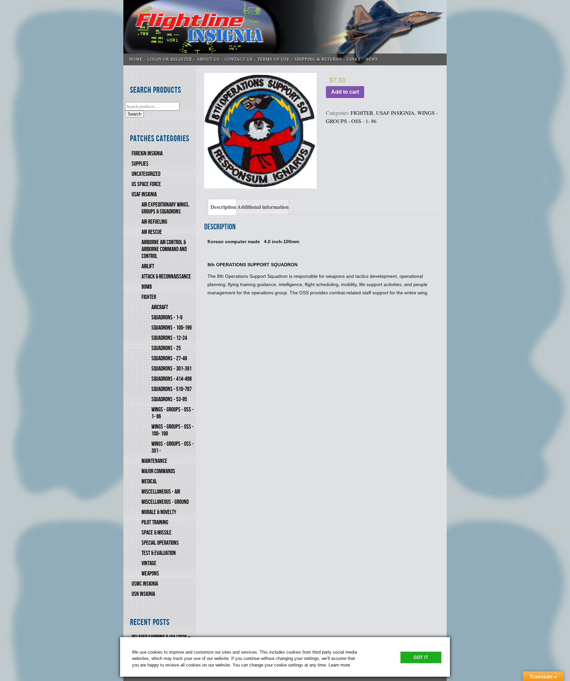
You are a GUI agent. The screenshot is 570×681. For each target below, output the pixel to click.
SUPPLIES (140, 163)
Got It (421, 657)
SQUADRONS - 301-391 (171, 368)
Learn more (339, 665)
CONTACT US (239, 59)
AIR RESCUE (152, 232)
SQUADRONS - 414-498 (171, 378)
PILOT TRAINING (155, 522)
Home (135, 59)
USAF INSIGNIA (144, 194)
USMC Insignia (145, 583)
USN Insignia (143, 594)
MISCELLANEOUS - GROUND (165, 502)
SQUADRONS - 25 (166, 348)
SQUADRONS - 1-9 (166, 317)
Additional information (263, 207)
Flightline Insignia (285, 32)
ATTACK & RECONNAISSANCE (166, 276)
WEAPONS (150, 573)
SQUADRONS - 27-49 (169, 358)
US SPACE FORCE (146, 184)
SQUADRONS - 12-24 (169, 338)
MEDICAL (149, 481)
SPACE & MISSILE (157, 532)
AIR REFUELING (154, 221)
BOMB (147, 286)
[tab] (222, 207)
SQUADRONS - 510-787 (171, 389)
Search (134, 114)
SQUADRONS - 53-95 (169, 399)
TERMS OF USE (274, 59)
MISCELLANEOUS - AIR (161, 491)
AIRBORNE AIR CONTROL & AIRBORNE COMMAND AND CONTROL (164, 249)
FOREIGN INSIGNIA (147, 153)
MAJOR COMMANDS (158, 471)
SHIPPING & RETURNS (318, 59)
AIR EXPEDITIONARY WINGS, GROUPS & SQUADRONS (165, 208)
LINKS (354, 59)
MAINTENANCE (154, 461)
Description (223, 207)
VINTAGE (149, 563)
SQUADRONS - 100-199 (171, 327)
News (371, 59)
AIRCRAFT (159, 307)
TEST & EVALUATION (159, 553)
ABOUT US (208, 59)
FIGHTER (149, 297)
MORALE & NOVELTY (159, 512)
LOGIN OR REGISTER (169, 59)
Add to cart (345, 92)
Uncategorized (146, 174)
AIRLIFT (148, 266)
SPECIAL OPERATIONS (160, 542)
